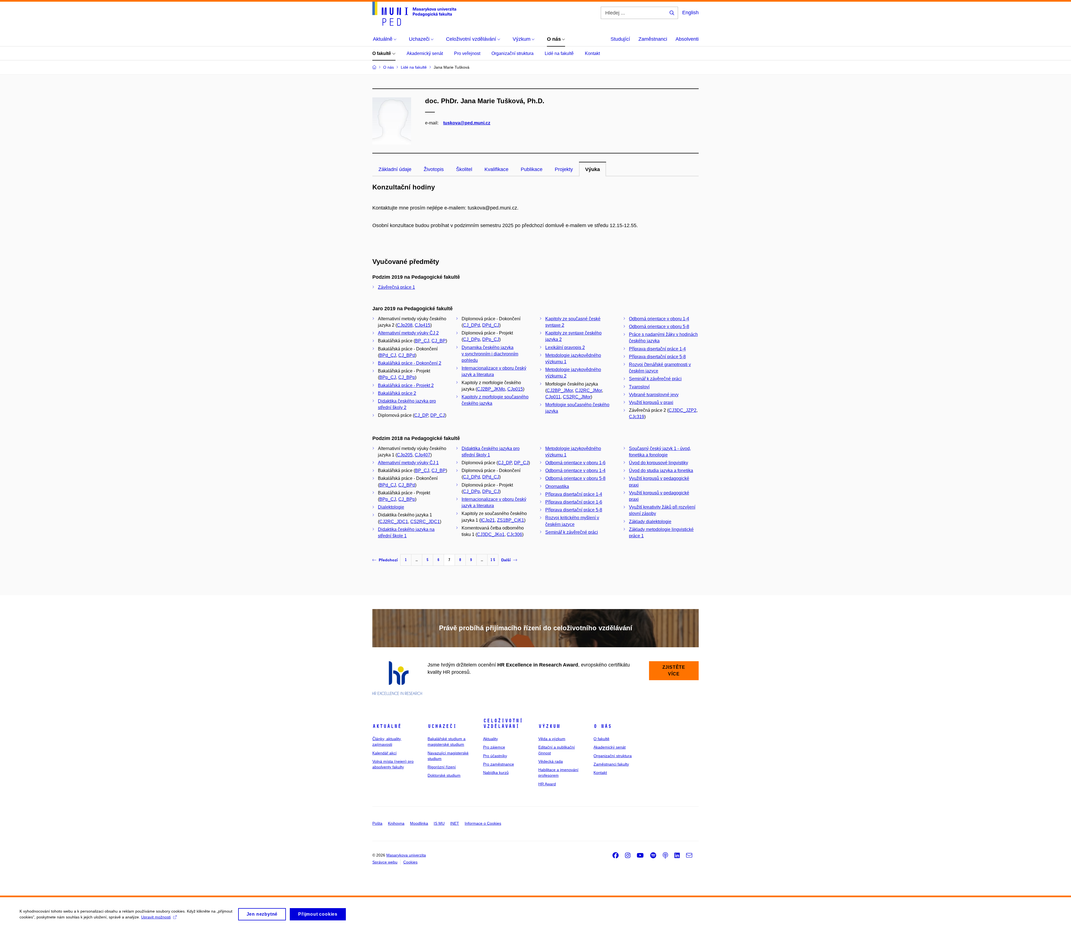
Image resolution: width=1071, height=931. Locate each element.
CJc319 (636, 416)
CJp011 (553, 396)
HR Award (547, 784)
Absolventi (687, 39)
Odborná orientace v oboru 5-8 (659, 326)
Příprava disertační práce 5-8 (657, 356)
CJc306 (514, 534)
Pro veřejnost (467, 53)
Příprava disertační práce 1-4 (657, 349)
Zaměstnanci (652, 39)
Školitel (464, 169)
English (690, 12)
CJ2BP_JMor (560, 390)
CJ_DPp (471, 339)
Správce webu (384, 862)
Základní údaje (394, 169)
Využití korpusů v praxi (651, 402)
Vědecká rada (550, 761)
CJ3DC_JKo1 (491, 534)
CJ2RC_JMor (588, 390)
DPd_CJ (490, 325)
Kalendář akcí (384, 753)
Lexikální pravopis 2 (565, 347)
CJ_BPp (406, 377)
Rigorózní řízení (442, 767)
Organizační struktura (512, 53)
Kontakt (592, 53)
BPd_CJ (387, 355)
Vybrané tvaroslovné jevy (654, 394)
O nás (603, 726)
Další (506, 560)
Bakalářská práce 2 (397, 393)
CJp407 (422, 455)
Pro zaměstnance (498, 764)
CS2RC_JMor (577, 396)
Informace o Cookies (483, 823)
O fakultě (382, 53)
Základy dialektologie (650, 521)
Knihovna (396, 823)
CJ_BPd (406, 355)
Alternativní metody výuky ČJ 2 (408, 333)
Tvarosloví (639, 386)
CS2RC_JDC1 (425, 521)
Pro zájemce (494, 747)
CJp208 (405, 325)
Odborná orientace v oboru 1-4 (659, 318)
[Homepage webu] (414, 14)
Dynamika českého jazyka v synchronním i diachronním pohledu (490, 354)
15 (493, 559)
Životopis (434, 169)
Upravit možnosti (156, 917)
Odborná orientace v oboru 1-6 (575, 462)
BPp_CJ (387, 377)
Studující (620, 39)
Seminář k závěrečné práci (655, 378)
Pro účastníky (495, 756)
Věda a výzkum (551, 739)
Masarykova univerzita (406, 855)
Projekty (564, 169)
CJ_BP (438, 340)
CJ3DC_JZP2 (682, 410)
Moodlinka (419, 823)
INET (454, 823)
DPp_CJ (490, 339)
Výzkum (549, 726)
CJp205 (405, 455)
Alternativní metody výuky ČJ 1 (408, 462)
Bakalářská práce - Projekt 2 (406, 385)
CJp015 (515, 389)
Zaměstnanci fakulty (611, 764)
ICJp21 (488, 520)
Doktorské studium (444, 775)
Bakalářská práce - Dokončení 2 (409, 363)
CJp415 (422, 325)
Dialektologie (391, 507)
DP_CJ (437, 415)
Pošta (377, 823)
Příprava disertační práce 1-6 (573, 502)
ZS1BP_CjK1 (510, 520)
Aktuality (490, 739)
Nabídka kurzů (496, 772)
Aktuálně (386, 726)
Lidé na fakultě (559, 53)
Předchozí (388, 560)
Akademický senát (425, 53)
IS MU (439, 823)
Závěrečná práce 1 (396, 287)
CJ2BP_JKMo (491, 389)
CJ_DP (421, 415)
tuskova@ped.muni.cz (466, 123)
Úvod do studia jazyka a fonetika (661, 470)
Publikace (531, 169)
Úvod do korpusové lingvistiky (658, 462)
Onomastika (557, 486)
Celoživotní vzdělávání (503, 723)
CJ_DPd (471, 325)
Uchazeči (442, 726)
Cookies (410, 862)
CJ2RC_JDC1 (393, 521)
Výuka (592, 169)
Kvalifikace (496, 169)
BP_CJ (422, 340)
